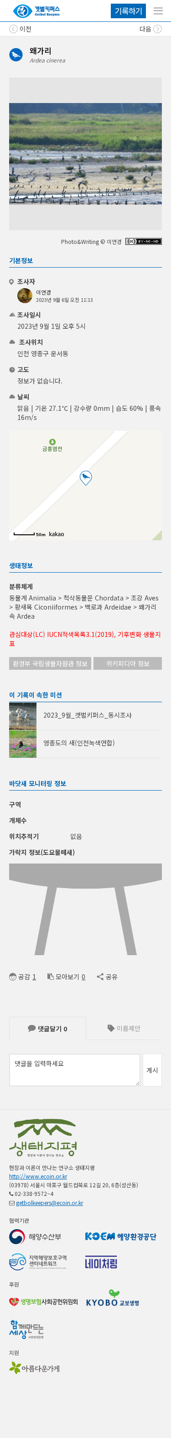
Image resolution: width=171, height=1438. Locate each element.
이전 (24, 28)
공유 (111, 976)
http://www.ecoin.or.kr (38, 1176)
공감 (24, 976)
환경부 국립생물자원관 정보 (50, 663)
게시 (152, 1070)
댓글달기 (51, 1028)
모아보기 (67, 976)
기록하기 (128, 10)
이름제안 (127, 1028)
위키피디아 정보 (128, 663)
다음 (146, 28)
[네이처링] (36, 11)
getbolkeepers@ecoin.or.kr (49, 1202)
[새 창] (143, 242)
